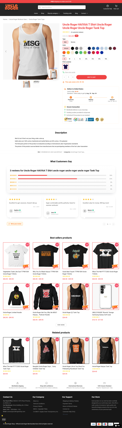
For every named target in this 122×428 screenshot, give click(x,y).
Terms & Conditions (39, 403)
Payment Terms (67, 403)
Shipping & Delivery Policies (71, 401)
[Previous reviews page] (104, 224)
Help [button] (118, 425)
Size (64, 56)
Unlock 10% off (4, 420)
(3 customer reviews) (77, 32)
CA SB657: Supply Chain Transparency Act (45, 411)
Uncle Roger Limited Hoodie (12, 312)
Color (64, 45)
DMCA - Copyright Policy (40, 409)
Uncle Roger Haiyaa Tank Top (102, 366)
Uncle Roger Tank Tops (36, 19)
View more (61, 325)
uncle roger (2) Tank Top (71, 312)
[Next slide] (57, 51)
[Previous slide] (6, 51)
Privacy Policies (37, 406)
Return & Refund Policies (70, 406)
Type (64, 39)
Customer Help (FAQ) (69, 411)
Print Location (67, 62)
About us (36, 401)
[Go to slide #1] (26, 84)
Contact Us (66, 409)
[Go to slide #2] (36, 84)
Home (5, 19)
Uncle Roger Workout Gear (18, 19)
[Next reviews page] (113, 224)
